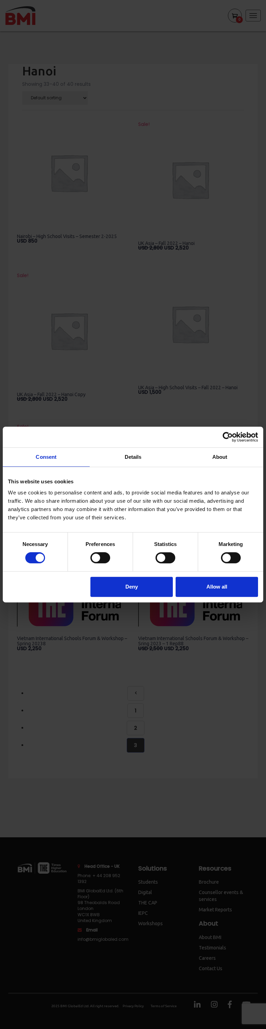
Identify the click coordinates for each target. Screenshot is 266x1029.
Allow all (216, 587)
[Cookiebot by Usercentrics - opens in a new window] (227, 437)
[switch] (100, 557)
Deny (131, 587)
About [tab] (220, 457)
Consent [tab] (46, 457)
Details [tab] (133, 457)
